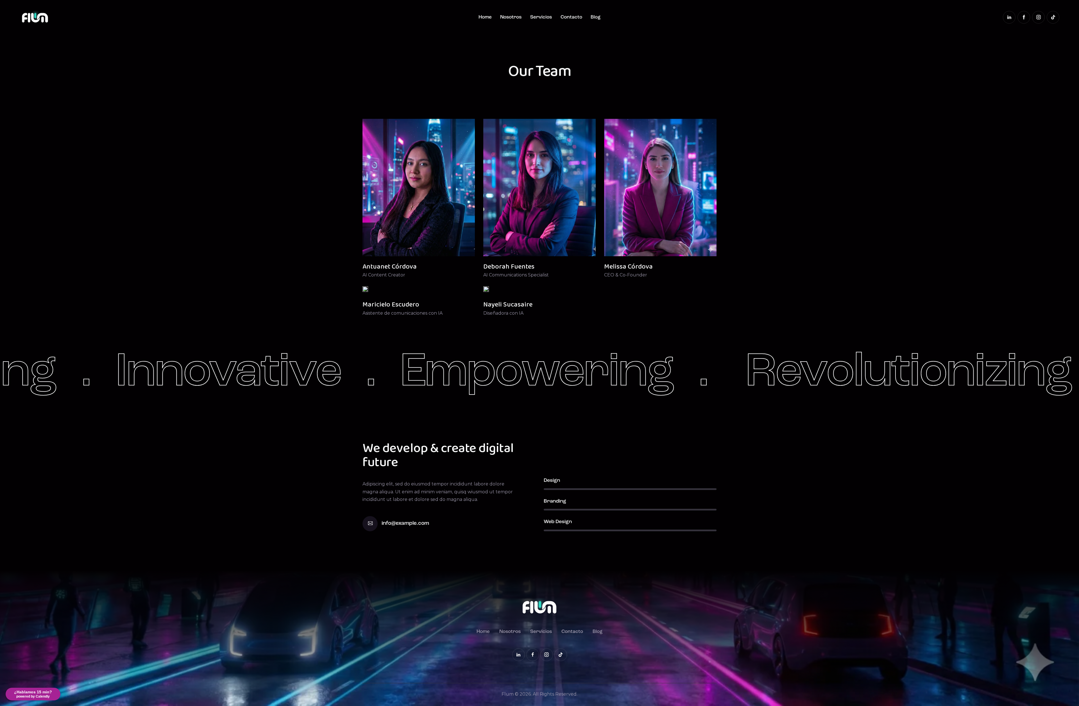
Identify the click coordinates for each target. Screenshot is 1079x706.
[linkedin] (1009, 17)
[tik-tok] (1053, 17)
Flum (508, 694)
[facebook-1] (1023, 17)
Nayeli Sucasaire (507, 304)
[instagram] (1038, 17)
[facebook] (532, 654)
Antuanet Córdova (389, 266)
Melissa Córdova (628, 266)
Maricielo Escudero (390, 304)
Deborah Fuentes (508, 266)
